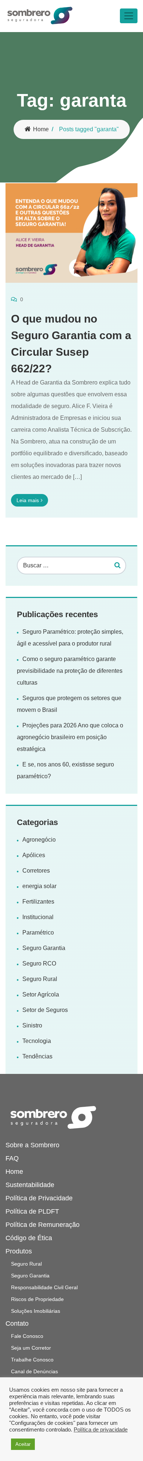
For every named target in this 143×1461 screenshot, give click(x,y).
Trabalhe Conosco (32, 1360)
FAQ (12, 1158)
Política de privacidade (101, 1430)
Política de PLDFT (32, 1211)
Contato (17, 1323)
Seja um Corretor (31, 1348)
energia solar (39, 886)
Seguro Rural (39, 979)
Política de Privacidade (39, 1198)
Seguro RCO (39, 963)
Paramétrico (38, 932)
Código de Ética (29, 1238)
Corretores (36, 870)
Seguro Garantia (43, 948)
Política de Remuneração (43, 1224)
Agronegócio (39, 839)
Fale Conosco (27, 1336)
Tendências (37, 1056)
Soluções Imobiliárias (35, 1311)
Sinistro (32, 1025)
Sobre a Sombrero (32, 1145)
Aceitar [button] (22, 1444)
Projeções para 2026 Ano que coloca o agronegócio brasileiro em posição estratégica (70, 737)
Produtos (19, 1251)
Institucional (38, 917)
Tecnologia (36, 1041)
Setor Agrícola (40, 994)
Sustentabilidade (30, 1185)
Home (41, 129)
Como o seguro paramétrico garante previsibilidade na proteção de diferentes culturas (69, 671)
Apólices (33, 855)
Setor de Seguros (45, 1010)
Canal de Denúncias (34, 1371)
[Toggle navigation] (129, 15)
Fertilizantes (38, 901)
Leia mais (27, 500)
